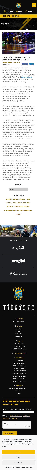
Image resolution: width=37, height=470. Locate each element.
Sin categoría (18, 210)
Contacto (18, 329)
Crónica (8, 203)
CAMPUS (18, 393)
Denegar (18, 457)
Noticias (20, 319)
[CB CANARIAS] (18, 1)
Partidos (10, 207)
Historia (18, 331)
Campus (15, 199)
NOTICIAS (6, 16)
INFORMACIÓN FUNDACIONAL (18, 388)
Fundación (17, 203)
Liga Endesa (26, 203)
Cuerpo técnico (19, 346)
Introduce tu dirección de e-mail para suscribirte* (17, 409)
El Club (19, 326)
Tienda (18, 214)
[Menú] (34, 5)
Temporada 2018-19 (19, 363)
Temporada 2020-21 (19, 368)
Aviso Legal (29, 467)
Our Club (18, 336)
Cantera (22, 199)
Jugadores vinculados (19, 349)
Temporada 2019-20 (19, 366)
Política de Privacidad (20, 467)
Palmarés (18, 334)
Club (28, 199)
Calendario (19, 360)
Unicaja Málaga (26, 77)
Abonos (8, 199)
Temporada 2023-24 (19, 376)
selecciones (8, 210)
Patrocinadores (20, 353)
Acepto (18, 452)
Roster (26, 207)
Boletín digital (18, 321)
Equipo (20, 341)
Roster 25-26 (19, 343)
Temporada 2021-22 (19, 371)
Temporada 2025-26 (19, 381)
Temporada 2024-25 (19, 379)
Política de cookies (9, 467)
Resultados (19, 207)
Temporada (28, 210)
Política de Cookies (15, 416)
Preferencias (18, 462)
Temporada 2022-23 (19, 373)
